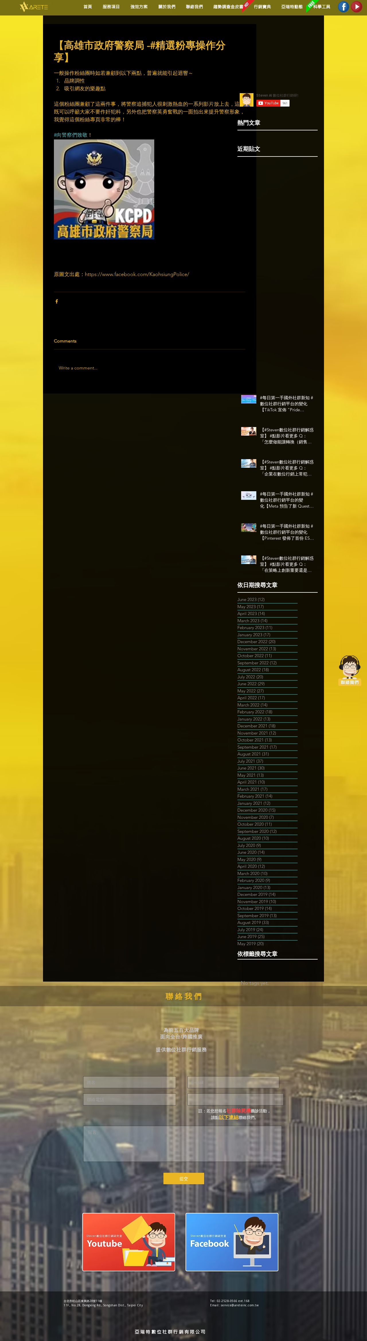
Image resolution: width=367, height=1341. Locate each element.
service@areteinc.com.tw (240, 1305)
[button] (138, 7)
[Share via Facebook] (56, 301)
